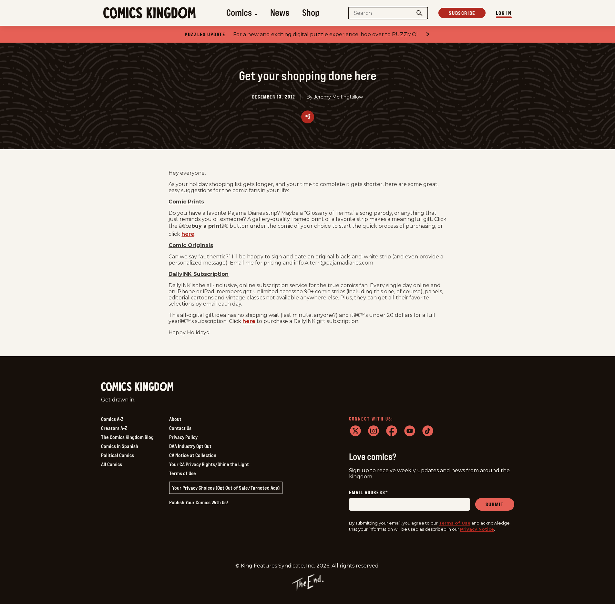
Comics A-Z (112, 419)
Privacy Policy (183, 437)
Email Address (368, 492)
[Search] (419, 13)
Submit (495, 504)
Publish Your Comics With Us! (198, 502)
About (175, 419)
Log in (504, 13)
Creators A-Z (114, 428)
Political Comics (117, 455)
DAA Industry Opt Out (190, 446)
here (187, 234)
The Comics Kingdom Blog (127, 437)
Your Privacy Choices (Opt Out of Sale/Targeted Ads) (226, 487)
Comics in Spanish (119, 446)
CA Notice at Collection (192, 455)
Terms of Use (182, 473)
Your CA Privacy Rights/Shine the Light (209, 464)
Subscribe (462, 13)
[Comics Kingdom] (137, 386)
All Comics (111, 464)
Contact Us (180, 428)
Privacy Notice (477, 529)
